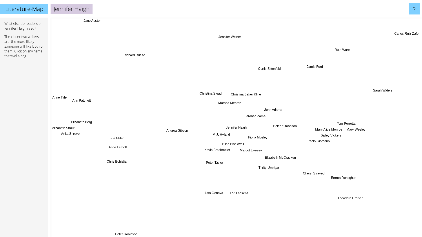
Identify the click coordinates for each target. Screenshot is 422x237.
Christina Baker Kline (246, 94)
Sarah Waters (384, 91)
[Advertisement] (24, 129)
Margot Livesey (251, 150)
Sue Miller (117, 138)
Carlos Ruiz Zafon (407, 33)
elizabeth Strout (63, 129)
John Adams (273, 109)
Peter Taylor (214, 162)
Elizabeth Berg (81, 123)
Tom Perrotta (346, 123)
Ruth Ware (341, 49)
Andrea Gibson (177, 130)
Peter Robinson (126, 234)
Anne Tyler (60, 98)
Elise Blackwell (233, 144)
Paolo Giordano (318, 141)
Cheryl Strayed (314, 172)
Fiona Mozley (258, 137)
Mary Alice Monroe (328, 129)
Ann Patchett (81, 101)
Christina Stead (211, 93)
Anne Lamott (118, 148)
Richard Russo (129, 57)
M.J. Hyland (221, 134)
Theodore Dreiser (350, 198)
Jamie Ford (314, 66)
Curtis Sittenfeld (267, 68)
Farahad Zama (255, 116)
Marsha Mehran (229, 103)
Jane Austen (93, 20)
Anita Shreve (70, 134)
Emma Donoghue (348, 175)
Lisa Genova (215, 193)
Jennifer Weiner (228, 37)
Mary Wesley (356, 129)
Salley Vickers (331, 135)
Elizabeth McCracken (280, 157)
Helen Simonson (284, 125)
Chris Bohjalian (117, 162)
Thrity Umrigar (269, 167)
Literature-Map (24, 9)
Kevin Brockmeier (217, 150)
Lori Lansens (240, 193)
